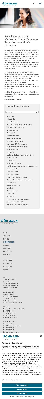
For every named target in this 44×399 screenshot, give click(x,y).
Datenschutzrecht (12, 130)
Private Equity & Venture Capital (17, 177)
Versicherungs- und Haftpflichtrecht (18, 199)
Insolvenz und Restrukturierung (17, 144)
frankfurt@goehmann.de (11, 332)
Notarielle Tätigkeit (13, 169)
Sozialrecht (10, 188)
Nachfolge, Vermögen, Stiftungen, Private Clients (22, 166)
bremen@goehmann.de (10, 317)
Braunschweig (8, 292)
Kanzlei (6, 245)
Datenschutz (8, 264)
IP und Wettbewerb (13, 149)
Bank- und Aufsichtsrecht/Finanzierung (19, 124)
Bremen (6, 307)
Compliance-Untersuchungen (16, 127)
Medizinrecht (11, 160)
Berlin (5, 277)
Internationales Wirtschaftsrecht (17, 147)
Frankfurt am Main (10, 322)
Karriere (6, 248)
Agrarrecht (10, 116)
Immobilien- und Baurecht (15, 141)
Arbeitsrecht (11, 119)
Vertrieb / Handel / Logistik (15, 202)
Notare (6, 239)
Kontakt (6, 254)
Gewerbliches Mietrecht (14, 138)
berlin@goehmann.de (10, 287)
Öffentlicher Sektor (13, 174)
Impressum (7, 267)
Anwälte (6, 236)
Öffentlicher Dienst (13, 171)
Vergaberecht (11, 196)
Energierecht (11, 133)
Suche (5, 270)
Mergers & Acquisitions (14, 163)
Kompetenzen (8, 242)
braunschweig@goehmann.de (12, 302)
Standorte (7, 260)
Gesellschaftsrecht (13, 136)
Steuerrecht (10, 193)
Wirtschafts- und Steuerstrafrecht (17, 205)
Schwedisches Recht (13, 185)
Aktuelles (7, 251)
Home (5, 233)
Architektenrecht (12, 122)
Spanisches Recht (12, 191)
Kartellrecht (10, 152)
